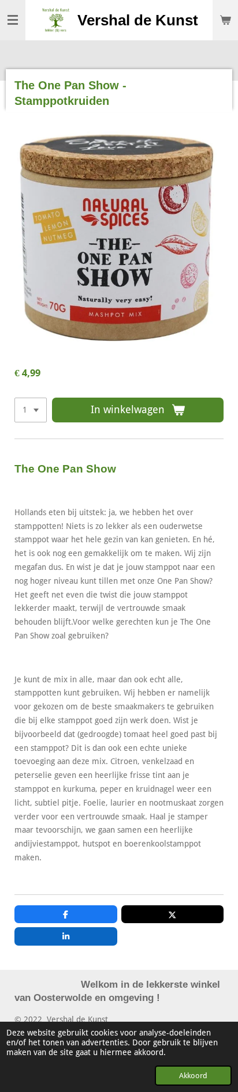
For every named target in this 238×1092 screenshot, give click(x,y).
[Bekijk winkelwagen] (225, 20)
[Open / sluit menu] (12, 20)
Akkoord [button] (193, 1075)
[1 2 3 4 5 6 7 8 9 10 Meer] (30, 410)
